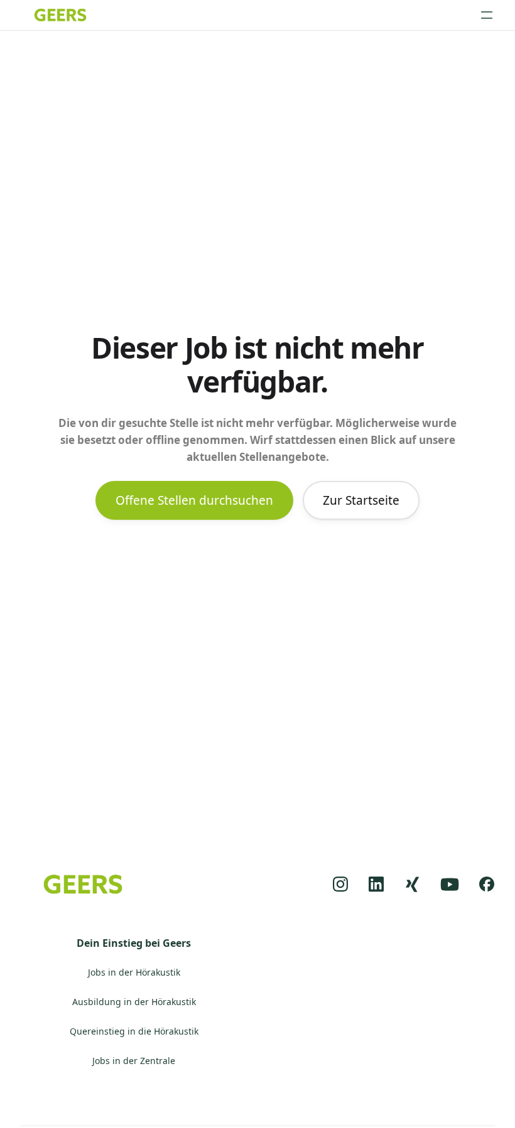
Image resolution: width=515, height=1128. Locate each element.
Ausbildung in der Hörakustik (134, 1002)
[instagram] (341, 885)
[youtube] (449, 885)
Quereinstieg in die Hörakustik (134, 1032)
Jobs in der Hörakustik (134, 973)
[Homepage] (60, 15)
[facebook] (487, 885)
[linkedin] (376, 885)
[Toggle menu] (486, 15)
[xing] (412, 885)
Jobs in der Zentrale (133, 1061)
